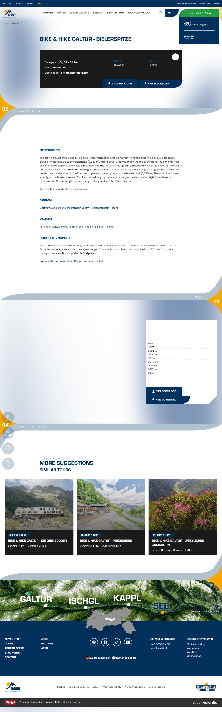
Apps (44, 648)
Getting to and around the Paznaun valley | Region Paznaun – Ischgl (79, 208)
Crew (216, 3)
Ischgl (19, 3)
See (40, 3)
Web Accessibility (112, 686)
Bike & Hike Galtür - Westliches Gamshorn (178, 543)
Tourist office (14, 648)
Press (9, 643)
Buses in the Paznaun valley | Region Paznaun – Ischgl (71, 261)
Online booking (196, 644)
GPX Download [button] (122, 83)
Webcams (193, 648)
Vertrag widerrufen (135, 686)
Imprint (61, 686)
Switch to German (99, 658)
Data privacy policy (79, 686)
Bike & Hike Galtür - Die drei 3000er (37, 541)
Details (14, 23)
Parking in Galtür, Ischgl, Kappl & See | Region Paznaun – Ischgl (76, 226)
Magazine (204, 3)
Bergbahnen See (186, 3)
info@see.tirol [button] (158, 648)
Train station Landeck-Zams (204, 611)
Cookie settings (157, 686)
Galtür (7, 3)
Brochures (12, 652)
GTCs (96, 686)
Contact (10, 657)
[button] (160, 13)
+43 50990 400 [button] (160, 644)
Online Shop (194, 656)
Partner (47, 643)
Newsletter (13, 639)
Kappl (30, 3)
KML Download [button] (158, 83)
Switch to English (126, 658)
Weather (192, 652)
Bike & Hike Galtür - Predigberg (106, 541)
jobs (44, 639)
